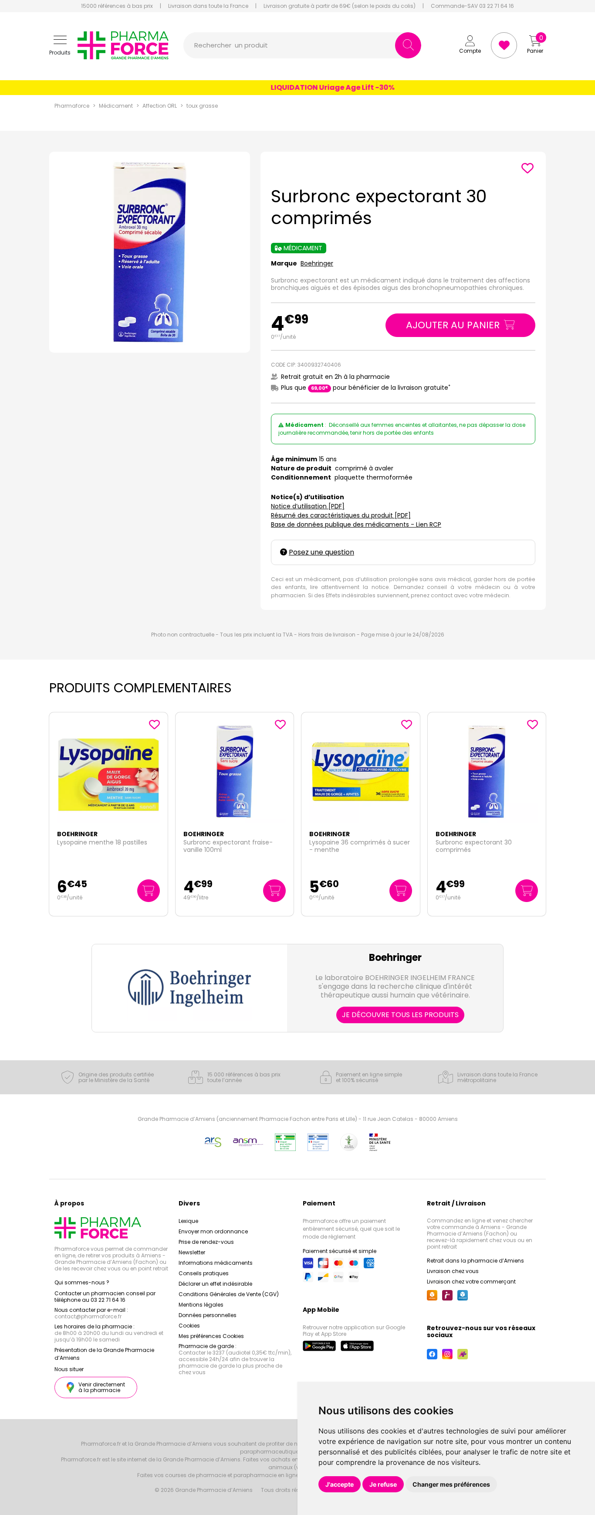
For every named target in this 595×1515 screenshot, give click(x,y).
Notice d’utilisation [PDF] (308, 506)
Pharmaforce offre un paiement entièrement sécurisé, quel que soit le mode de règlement (351, 1228)
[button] (60, 45)
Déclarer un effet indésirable (215, 1283)
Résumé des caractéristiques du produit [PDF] (341, 515)
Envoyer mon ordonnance (213, 1231)
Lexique (188, 1221)
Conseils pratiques (204, 1273)
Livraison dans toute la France (208, 6)
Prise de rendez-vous (206, 1242)
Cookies (189, 1325)
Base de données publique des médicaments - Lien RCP (356, 524)
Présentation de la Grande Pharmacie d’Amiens (104, 1354)
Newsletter (192, 1252)
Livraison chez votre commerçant (471, 1281)
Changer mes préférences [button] (451, 1484)
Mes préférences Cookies (211, 1336)
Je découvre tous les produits (400, 1015)
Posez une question (321, 552)
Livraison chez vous (453, 1271)
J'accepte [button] (339, 1484)
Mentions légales (201, 1304)
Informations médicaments (216, 1263)
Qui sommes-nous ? (81, 1282)
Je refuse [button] (383, 1484)
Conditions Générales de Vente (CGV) (229, 1294)
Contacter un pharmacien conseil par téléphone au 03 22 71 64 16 (105, 1296)
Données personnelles (208, 1315)
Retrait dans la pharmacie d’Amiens (475, 1260)
